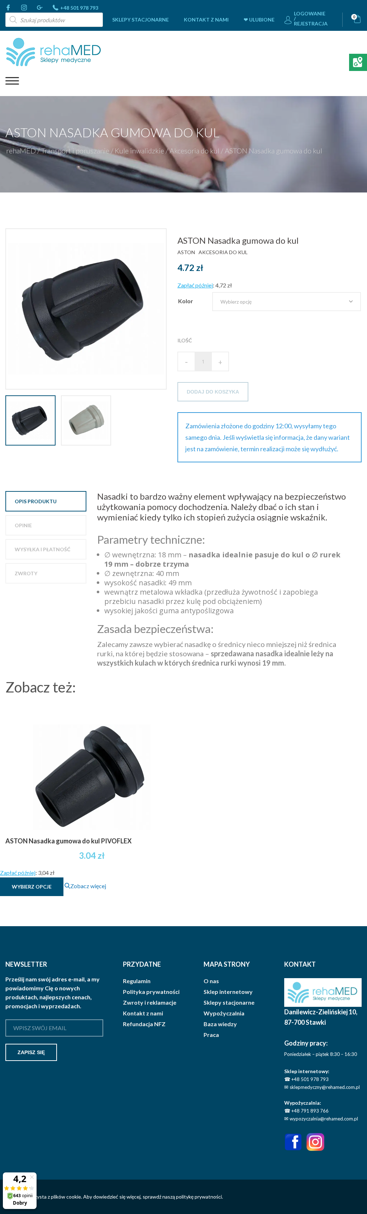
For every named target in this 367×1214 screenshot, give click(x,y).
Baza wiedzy (220, 1024)
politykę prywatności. (199, 1197)
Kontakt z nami (206, 19)
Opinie (23, 525)
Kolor (185, 300)
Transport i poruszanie (75, 150)
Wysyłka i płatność (42, 549)
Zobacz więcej (88, 885)
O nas (211, 981)
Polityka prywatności (151, 992)
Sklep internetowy (228, 992)
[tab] (45, 501)
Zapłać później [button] (195, 285)
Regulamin (137, 981)
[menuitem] (140, 19)
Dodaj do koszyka (213, 392)
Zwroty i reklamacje (149, 1002)
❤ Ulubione (259, 19)
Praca (211, 1035)
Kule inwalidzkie (139, 150)
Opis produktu (36, 501)
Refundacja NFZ (144, 1024)
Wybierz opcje (32, 887)
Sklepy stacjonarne (140, 19)
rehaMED (21, 150)
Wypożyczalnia (224, 1013)
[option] (88, 309)
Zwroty (26, 573)
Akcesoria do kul (194, 150)
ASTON (186, 252)
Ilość (184, 340)
